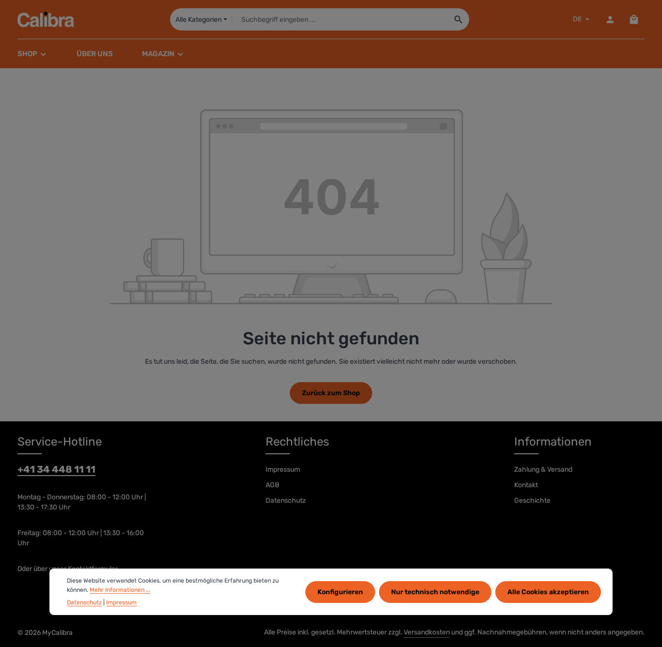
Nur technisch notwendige (435, 591)
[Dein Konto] (610, 20)
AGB (272, 485)
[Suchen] (458, 19)
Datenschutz (286, 500)
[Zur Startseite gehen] (45, 19)
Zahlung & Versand (543, 469)
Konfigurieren (340, 591)
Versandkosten (427, 632)
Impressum (283, 469)
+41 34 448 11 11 (56, 469)
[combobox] (340, 19)
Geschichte (532, 500)
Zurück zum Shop (331, 393)
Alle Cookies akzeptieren (548, 591)
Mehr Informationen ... (120, 589)
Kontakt (526, 485)
